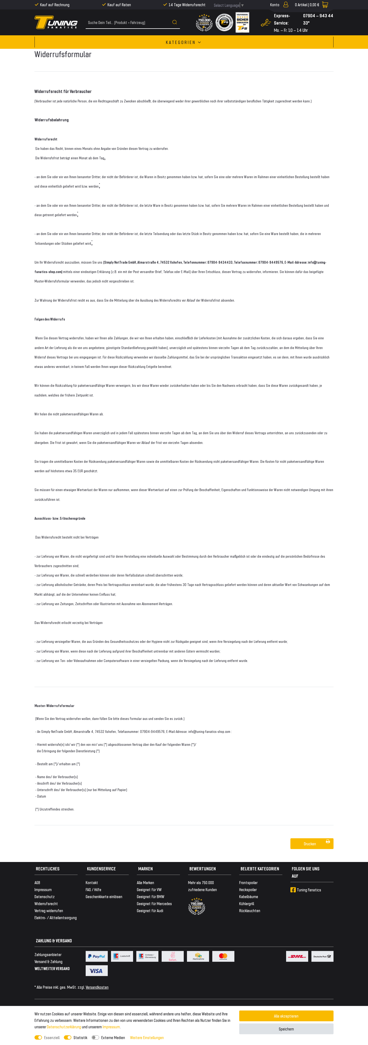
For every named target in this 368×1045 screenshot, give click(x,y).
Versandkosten (97, 986)
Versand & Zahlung (48, 961)
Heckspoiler (248, 889)
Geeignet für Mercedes (154, 903)
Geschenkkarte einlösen (104, 896)
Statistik (80, 1037)
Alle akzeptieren (286, 1015)
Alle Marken (145, 882)
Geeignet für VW (149, 889)
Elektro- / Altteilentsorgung (55, 917)
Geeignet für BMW (150, 896)
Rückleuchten (249, 910)
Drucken (310, 843)
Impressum (111, 1026)
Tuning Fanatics (309, 889)
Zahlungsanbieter (47, 954)
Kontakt (92, 882)
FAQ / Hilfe (93, 889)
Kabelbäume (248, 896)
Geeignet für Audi (150, 910)
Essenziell (52, 1037)
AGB (37, 882)
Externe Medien (113, 1037)
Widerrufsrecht (46, 903)
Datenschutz (44, 896)
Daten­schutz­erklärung (64, 1026)
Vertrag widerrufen (48, 910)
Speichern (286, 1028)
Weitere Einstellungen (147, 1037)
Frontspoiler (248, 882)
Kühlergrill (246, 903)
